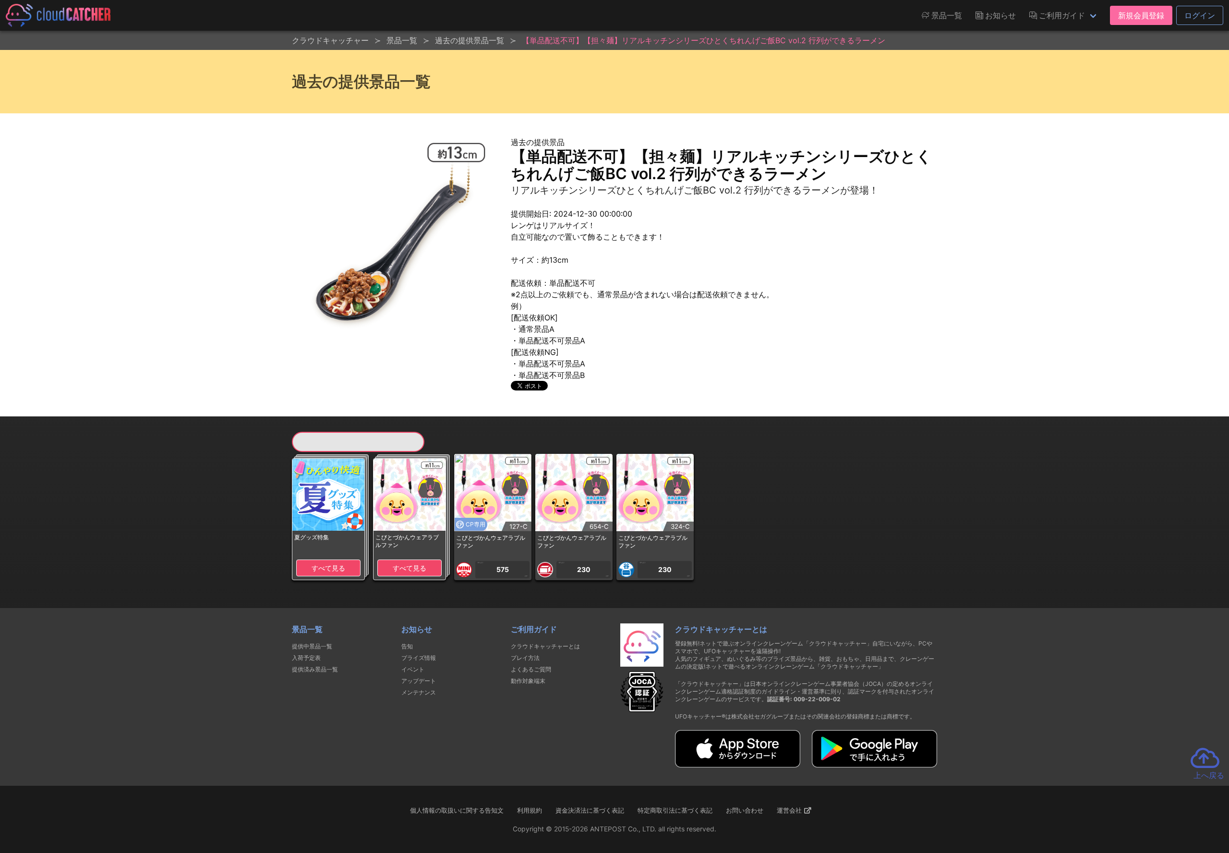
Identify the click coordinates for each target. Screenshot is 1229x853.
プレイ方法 (525, 657)
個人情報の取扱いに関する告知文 (457, 810)
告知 (407, 646)
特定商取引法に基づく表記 (675, 810)
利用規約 (529, 810)
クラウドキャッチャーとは (545, 646)
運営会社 (790, 810)
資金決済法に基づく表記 (589, 810)
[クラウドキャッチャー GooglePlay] (874, 764)
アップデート (418, 680)
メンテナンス (418, 692)
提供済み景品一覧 (315, 669)
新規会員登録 (1141, 15)
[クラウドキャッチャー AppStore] (737, 764)
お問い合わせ (744, 810)
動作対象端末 (528, 680)
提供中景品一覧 (312, 646)
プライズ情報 (418, 657)
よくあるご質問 (531, 669)
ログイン (1199, 15)
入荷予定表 (306, 657)
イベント (412, 669)
